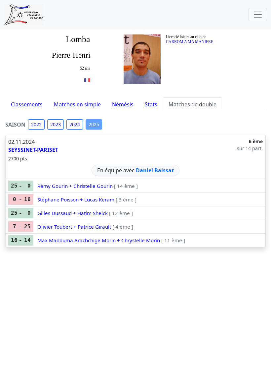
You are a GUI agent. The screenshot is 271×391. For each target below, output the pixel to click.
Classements (27, 104)
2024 (74, 124)
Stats (151, 104)
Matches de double (192, 104)
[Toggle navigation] (258, 14)
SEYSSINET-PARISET (33, 149)
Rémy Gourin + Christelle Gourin (75, 186)
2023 (55, 124)
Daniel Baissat (155, 170)
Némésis (123, 104)
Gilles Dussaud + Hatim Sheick (72, 213)
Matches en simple (77, 104)
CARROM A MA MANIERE (189, 41)
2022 (36, 124)
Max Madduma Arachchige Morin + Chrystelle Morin (98, 240)
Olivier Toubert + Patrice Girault (74, 226)
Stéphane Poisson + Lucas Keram (75, 199)
